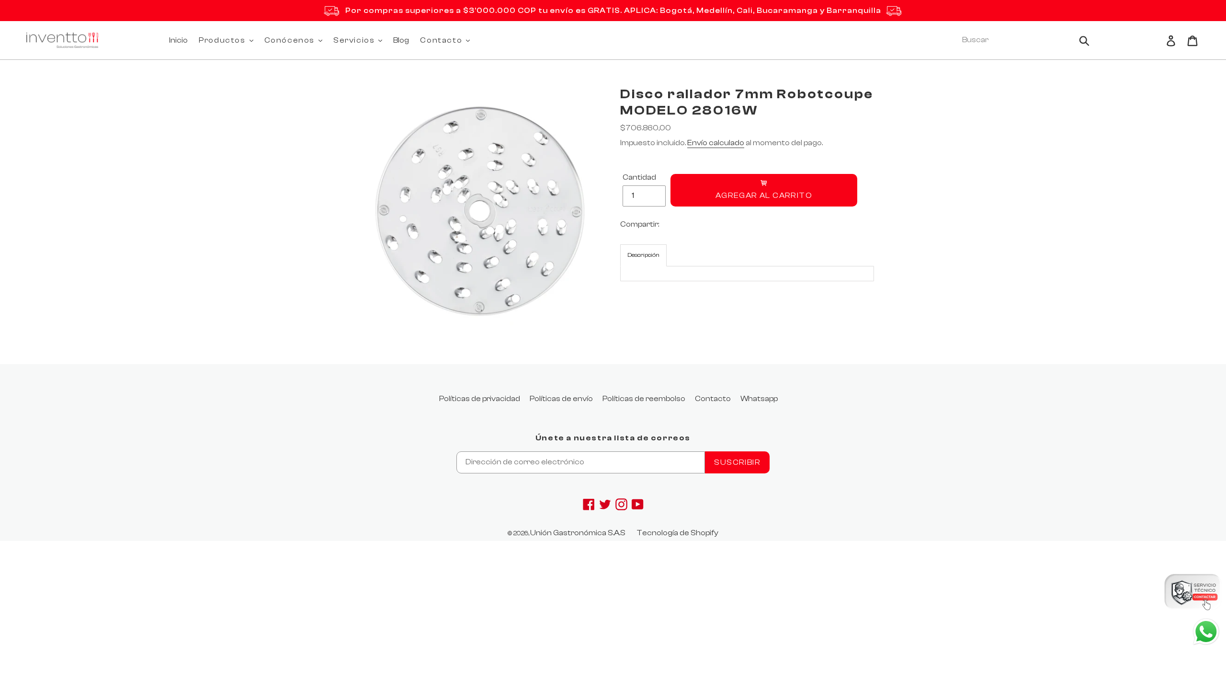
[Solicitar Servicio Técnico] (1192, 593)
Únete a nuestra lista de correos (613, 438)
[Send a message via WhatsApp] (1206, 632)
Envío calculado (715, 142)
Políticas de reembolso (643, 398)
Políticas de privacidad (479, 398)
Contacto (713, 398)
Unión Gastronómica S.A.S (577, 533)
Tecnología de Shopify (677, 533)
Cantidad (639, 177)
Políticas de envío (561, 398)
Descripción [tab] (643, 255)
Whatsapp (759, 398)
